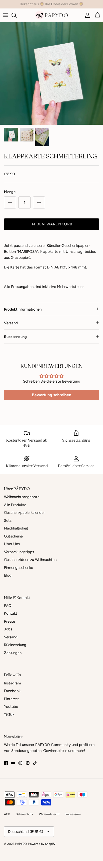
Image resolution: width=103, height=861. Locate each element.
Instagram (12, 683)
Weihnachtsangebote (22, 497)
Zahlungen (13, 653)
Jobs (8, 629)
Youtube (11, 706)
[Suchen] (16, 15)
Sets (8, 520)
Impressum (73, 814)
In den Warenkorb (51, 224)
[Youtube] (13, 763)
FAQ (8, 605)
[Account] (86, 15)
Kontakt (10, 613)
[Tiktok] (35, 763)
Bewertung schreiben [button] (51, 395)
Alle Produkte (15, 505)
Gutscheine (13, 536)
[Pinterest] (28, 763)
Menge (10, 192)
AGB (7, 814)
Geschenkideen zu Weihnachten (30, 559)
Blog (8, 575)
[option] (51, 73)
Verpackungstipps (19, 552)
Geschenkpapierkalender (24, 512)
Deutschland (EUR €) (25, 831)
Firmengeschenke (18, 567)
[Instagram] (20, 763)
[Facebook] (6, 763)
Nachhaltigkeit (16, 528)
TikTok (9, 714)
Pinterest (11, 699)
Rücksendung (15, 336)
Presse (9, 621)
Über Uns (12, 544)
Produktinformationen (23, 309)
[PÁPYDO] (51, 15)
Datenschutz (24, 814)
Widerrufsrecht (49, 814)
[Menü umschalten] (5, 15)
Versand (11, 323)
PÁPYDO (21, 844)
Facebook (12, 691)
